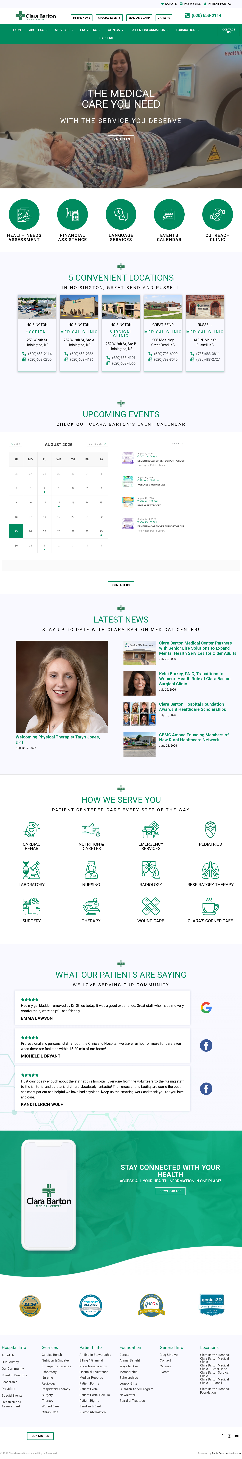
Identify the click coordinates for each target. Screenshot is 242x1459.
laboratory (32, 884)
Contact (165, 1360)
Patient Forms (89, 1383)
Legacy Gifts (128, 1383)
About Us (36, 30)
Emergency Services (56, 1366)
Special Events (12, 1395)
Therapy (47, 1400)
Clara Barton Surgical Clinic (214, 1374)
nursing (91, 884)
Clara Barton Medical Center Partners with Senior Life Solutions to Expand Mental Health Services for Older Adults (198, 648)
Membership (128, 1372)
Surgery (47, 1395)
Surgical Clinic (121, 334)
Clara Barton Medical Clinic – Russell (214, 1381)
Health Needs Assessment (24, 237)
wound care (150, 920)
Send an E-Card (90, 1406)
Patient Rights (89, 1400)
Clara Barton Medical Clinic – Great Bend (214, 1367)
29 (101, 531)
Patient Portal (89, 1389)
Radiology (48, 1383)
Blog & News (169, 1355)
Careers (106, 38)
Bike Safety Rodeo (149, 505)
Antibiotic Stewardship (95, 1355)
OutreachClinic (218, 237)
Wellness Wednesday (151, 484)
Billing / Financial (91, 1360)
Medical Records (91, 1377)
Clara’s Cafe (50, 1412)
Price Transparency (93, 1366)
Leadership (9, 1382)
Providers (88, 30)
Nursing (47, 1377)
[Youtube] (236, 1436)
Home (17, 30)
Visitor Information (93, 1412)
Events (165, 1372)
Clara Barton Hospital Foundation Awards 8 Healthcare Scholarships (192, 707)
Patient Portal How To (95, 1395)
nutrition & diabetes (91, 846)
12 (58, 502)
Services (62, 30)
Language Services (121, 237)
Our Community (13, 1368)
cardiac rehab (31, 846)
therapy (91, 920)
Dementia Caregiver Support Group (160, 460)
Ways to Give (129, 1366)
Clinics (114, 30)
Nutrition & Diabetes (56, 1360)
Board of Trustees (132, 1400)
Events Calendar (169, 237)
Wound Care (50, 1406)
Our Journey (10, 1362)
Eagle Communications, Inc (227, 1453)
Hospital (37, 332)
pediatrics (210, 844)
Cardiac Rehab (52, 1355)
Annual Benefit (130, 1360)
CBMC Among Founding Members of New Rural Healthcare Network (194, 737)
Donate (125, 1355)
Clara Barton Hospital (215, 1355)
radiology (151, 884)
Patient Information (148, 30)
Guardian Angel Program (136, 1389)
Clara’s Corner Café (210, 920)
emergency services (150, 846)
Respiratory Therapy (210, 884)
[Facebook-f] (222, 1436)
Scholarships (129, 1377)
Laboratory (49, 1372)
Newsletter (127, 1395)
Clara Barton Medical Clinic (214, 1360)
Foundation (185, 30)
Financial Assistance (72, 237)
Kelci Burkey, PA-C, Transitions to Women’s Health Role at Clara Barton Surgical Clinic (194, 679)
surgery (31, 920)
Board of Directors (14, 1375)
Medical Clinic (79, 332)
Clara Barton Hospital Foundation (215, 1390)
